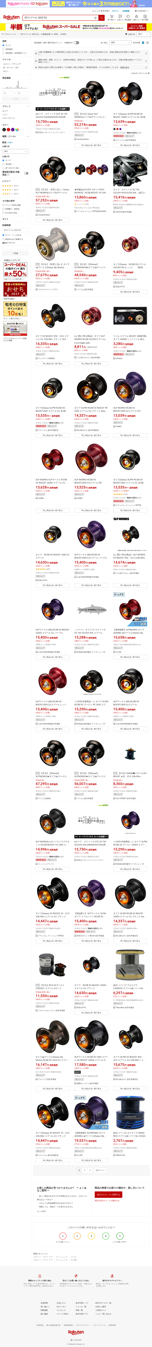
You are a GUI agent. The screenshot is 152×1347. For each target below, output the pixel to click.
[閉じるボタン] (146, 53)
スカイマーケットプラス (48, 290)
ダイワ (5, 111)
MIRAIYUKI (120, 1155)
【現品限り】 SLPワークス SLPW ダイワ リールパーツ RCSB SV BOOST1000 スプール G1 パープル (91, 916)
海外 (11, 142)
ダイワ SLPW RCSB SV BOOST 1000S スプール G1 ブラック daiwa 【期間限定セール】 (130, 916)
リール (73, 1257)
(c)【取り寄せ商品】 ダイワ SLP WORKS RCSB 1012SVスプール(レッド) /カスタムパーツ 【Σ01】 (90, 339)
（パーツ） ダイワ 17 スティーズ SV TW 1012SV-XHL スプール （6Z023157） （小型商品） (90, 632)
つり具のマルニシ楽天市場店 (88, 358)
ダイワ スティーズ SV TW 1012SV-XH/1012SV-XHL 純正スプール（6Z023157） (130, 192)
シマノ (5, 115)
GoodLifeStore (83, 139)
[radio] (3, 45)
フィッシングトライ (46, 864)
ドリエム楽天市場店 (85, 290)
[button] (141, 11)
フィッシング (61, 1257)
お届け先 (6, 146)
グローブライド (8, 118)
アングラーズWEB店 (46, 358)
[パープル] (13, 129)
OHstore (119, 358)
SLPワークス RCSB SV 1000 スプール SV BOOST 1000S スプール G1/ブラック (91, 1060)
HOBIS (118, 427)
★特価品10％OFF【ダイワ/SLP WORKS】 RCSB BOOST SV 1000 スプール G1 (90, 192)
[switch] (26, 173)
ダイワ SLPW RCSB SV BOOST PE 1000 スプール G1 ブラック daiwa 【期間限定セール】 (91, 411)
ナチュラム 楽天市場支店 (126, 140)
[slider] (2, 88)
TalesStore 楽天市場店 (125, 1008)
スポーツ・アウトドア (43, 1257)
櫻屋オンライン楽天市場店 (87, 1084)
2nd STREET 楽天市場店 (126, 798)
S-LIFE (118, 652)
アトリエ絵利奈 (44, 798)
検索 (16, 99)
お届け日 (6, 156)
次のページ (100, 1170)
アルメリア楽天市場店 (47, 1079)
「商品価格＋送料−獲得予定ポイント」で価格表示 (53, 43)
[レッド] (8, 129)
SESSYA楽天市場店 (124, 212)
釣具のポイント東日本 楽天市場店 (90, 936)
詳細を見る (124, 67)
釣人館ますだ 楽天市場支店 (88, 430)
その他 (73, 1260)
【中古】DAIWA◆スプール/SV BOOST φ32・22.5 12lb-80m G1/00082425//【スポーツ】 (130, 776)
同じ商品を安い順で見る (91, 145)
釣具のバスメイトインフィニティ (51, 132)
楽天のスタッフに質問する (108, 1195)
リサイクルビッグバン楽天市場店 (51, 1011)
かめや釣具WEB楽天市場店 (88, 577)
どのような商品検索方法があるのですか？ (56, 1203)
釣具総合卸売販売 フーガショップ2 (91, 652)
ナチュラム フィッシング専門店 (128, 505)
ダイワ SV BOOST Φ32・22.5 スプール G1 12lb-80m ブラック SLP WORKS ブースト (52, 339)
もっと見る (41, 1211)
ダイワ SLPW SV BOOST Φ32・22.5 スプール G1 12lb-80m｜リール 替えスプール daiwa (129, 1060)
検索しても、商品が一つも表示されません (56, 1207)
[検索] (102, 18)
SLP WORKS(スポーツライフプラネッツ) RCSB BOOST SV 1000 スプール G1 (52, 844)
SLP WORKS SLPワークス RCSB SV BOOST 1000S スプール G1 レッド (52, 482)
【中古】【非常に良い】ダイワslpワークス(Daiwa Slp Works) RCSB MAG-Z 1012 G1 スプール (52, 267)
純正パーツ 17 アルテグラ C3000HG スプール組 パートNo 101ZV (128, 988)
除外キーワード (8, 243)
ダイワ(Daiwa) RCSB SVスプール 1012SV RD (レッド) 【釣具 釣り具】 (130, 267)
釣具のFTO (120, 287)
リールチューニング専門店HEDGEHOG (92, 211)
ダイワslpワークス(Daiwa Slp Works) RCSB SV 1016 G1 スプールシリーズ (52, 1060)
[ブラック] (4, 129)
